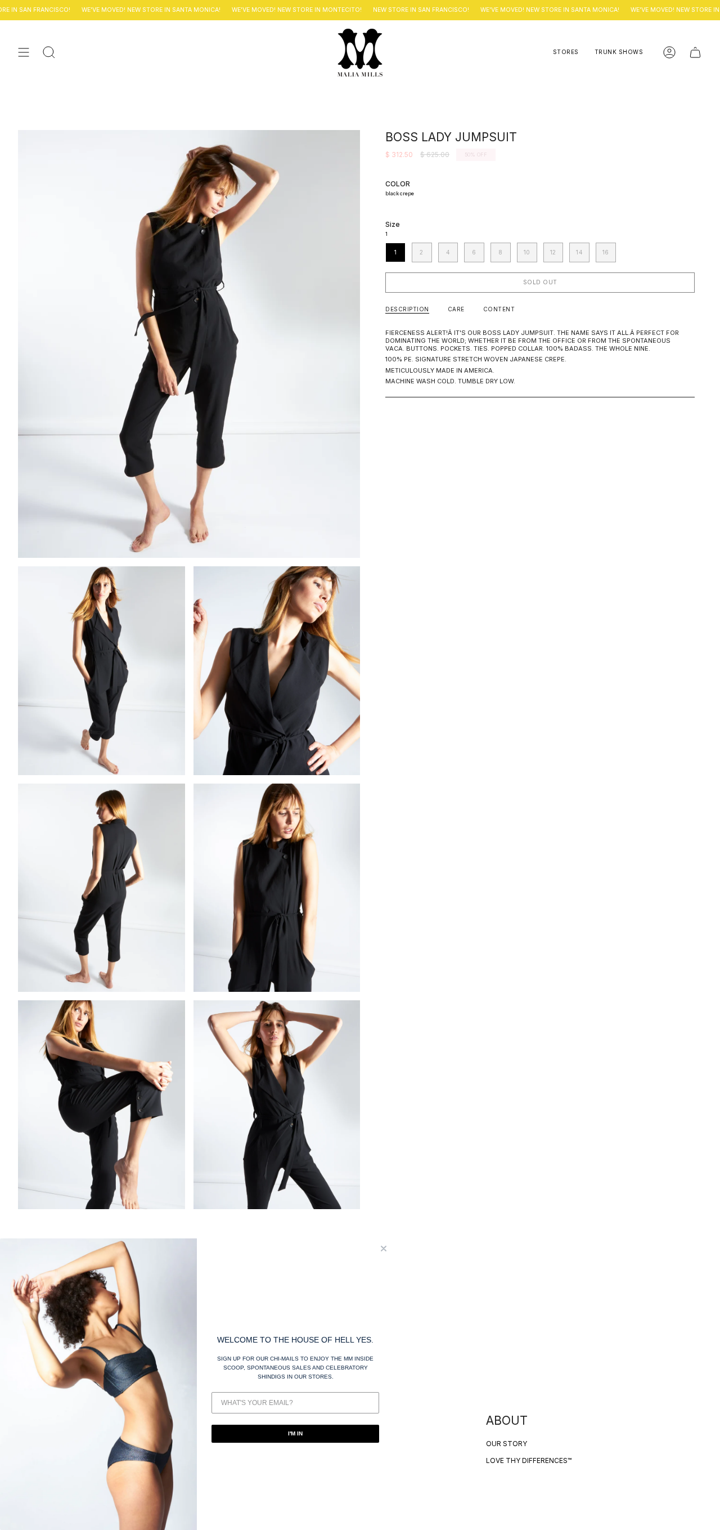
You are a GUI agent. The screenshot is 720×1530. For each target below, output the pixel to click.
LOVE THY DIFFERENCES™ (529, 1460)
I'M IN (295, 1433)
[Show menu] (23, 53)
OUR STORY (506, 1443)
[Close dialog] (383, 1248)
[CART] (695, 53)
